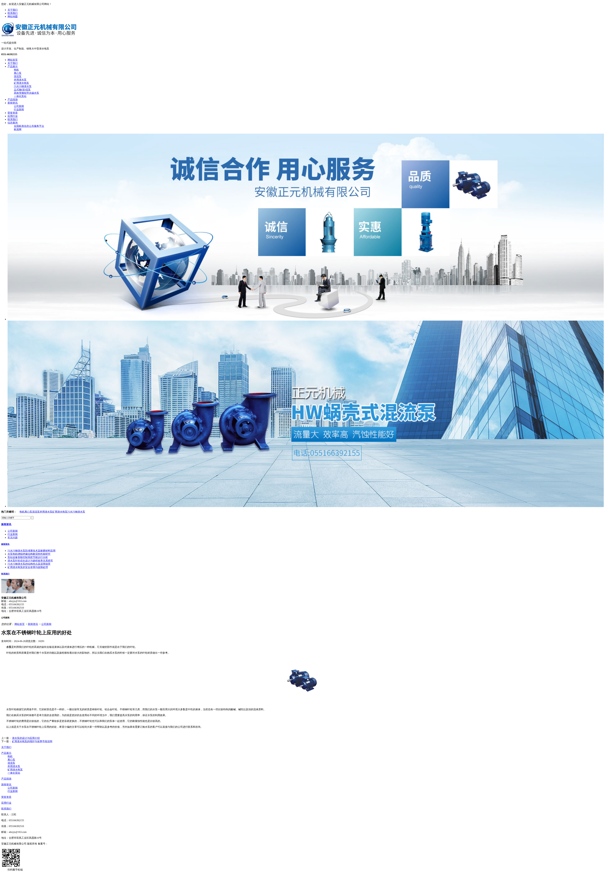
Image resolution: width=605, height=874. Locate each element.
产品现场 (13, 99)
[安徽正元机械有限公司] (39, 36)
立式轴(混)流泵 (22, 89)
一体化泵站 (20, 96)
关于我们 (13, 10)
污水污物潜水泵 (23, 86)
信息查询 (13, 122)
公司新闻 (19, 106)
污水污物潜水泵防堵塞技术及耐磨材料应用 (31, 550)
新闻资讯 (13, 103)
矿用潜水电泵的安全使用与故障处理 (28, 567)
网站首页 (13, 59)
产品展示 (13, 66)
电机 (16, 69)
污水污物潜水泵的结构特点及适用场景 (29, 564)
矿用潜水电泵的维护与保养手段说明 (32, 741)
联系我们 (13, 13)
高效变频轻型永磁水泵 (26, 93)
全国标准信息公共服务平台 (29, 126)
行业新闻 (19, 109)
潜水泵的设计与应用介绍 (26, 738)
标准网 (17, 129)
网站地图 (13, 16)
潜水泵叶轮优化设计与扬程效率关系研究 (30, 560)
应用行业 (13, 116)
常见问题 (13, 537)
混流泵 (17, 76)
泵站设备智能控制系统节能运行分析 (28, 557)
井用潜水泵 (20, 79)
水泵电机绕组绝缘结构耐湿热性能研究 (29, 554)
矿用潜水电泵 (21, 83)
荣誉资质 (13, 112)
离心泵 (17, 73)
